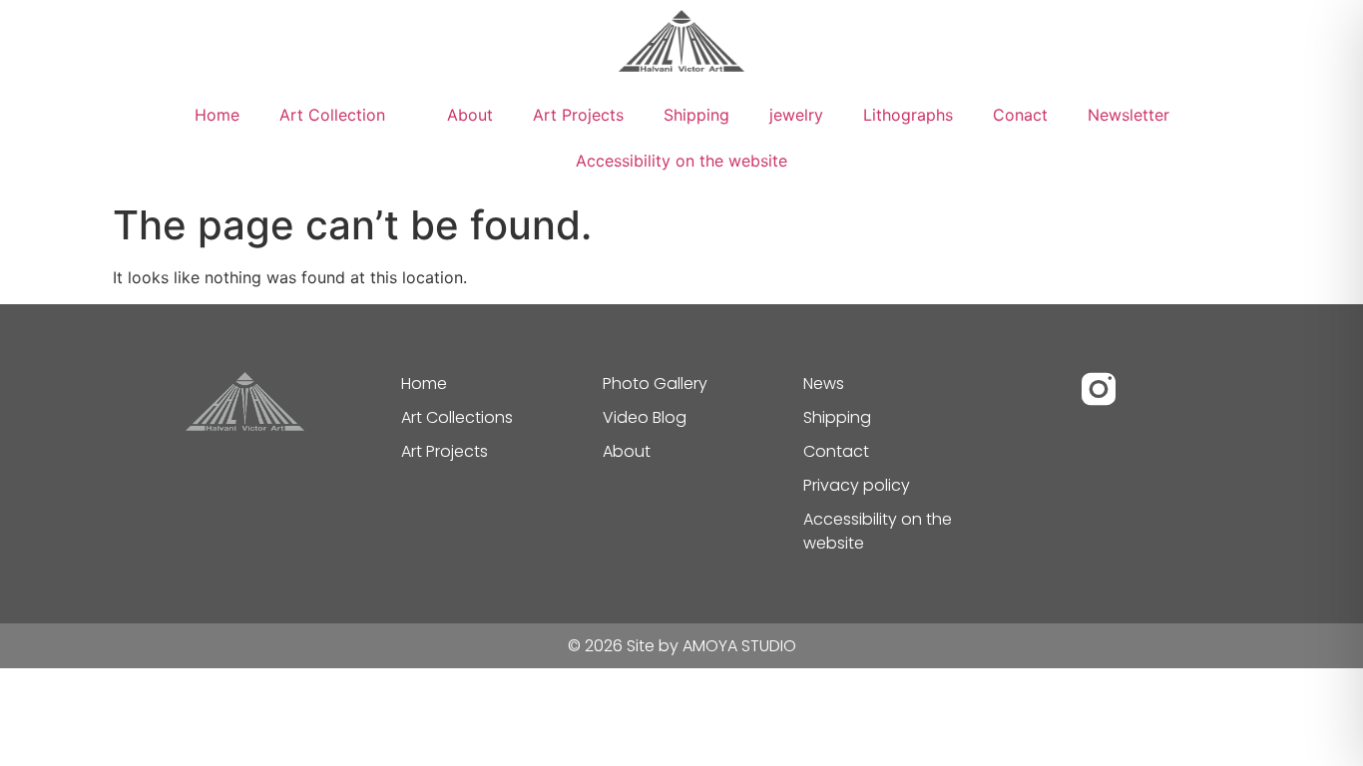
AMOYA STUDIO (739, 645)
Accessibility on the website (681, 161)
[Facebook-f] (1045, 389)
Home (217, 115)
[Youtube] (1152, 389)
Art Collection (332, 115)
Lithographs (908, 115)
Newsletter (1128, 115)
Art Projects (578, 115)
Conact (1020, 115)
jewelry (796, 115)
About (470, 115)
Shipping (696, 115)
